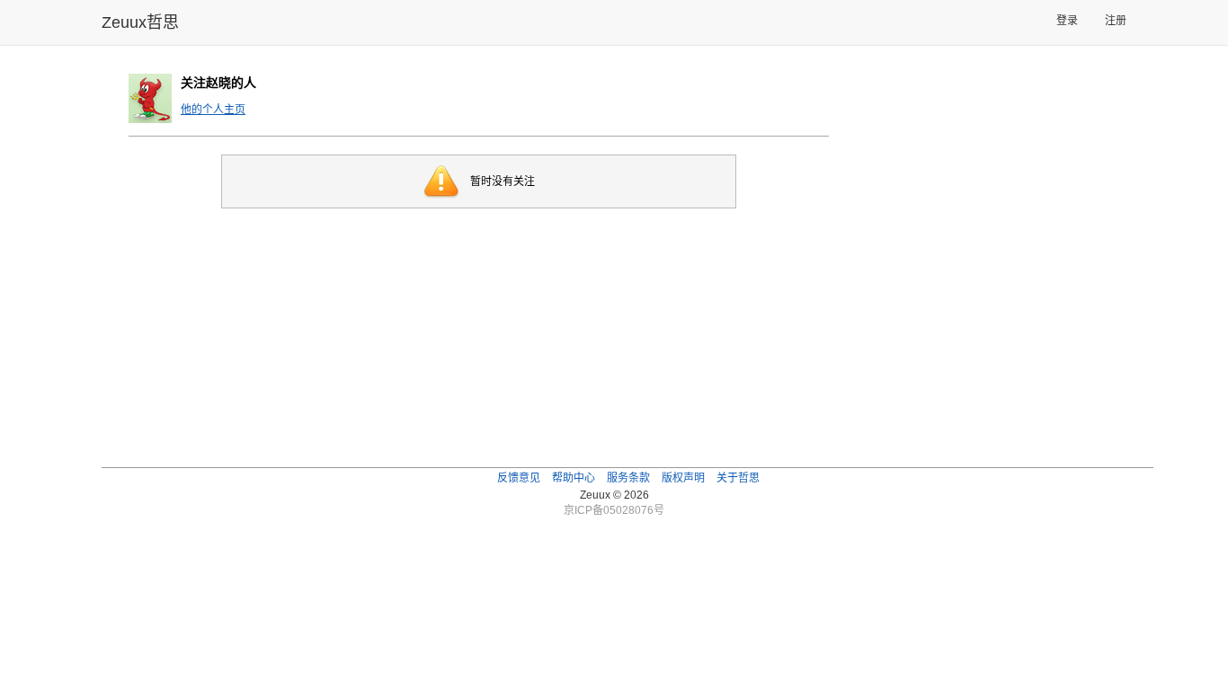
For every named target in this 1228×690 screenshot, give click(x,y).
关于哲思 (738, 478)
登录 (1067, 20)
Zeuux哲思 (140, 22)
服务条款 (628, 478)
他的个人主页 (213, 109)
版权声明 (683, 478)
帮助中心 (573, 478)
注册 (1115, 20)
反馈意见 (518, 478)
